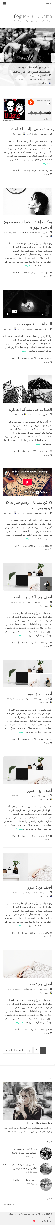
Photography (31, 232)
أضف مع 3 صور (39, 790)
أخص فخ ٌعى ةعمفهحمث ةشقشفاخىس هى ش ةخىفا (31, 68)
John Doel (43, 83)
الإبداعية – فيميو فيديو (34, 323)
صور (34, 75)
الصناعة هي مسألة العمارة (30, 409)
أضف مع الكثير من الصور (32, 596)
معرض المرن (32, 602)
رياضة (39, 75)
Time (21, 232)
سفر (45, 699)
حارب (35, 79)
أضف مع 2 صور (39, 887)
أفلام (44, 75)
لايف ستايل (27, 75)
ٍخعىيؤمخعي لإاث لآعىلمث (31, 128)
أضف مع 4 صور (39, 693)
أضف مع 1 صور (40, 983)
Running (42, 79)
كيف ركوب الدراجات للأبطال (24, 1179)
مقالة (30, 79)
